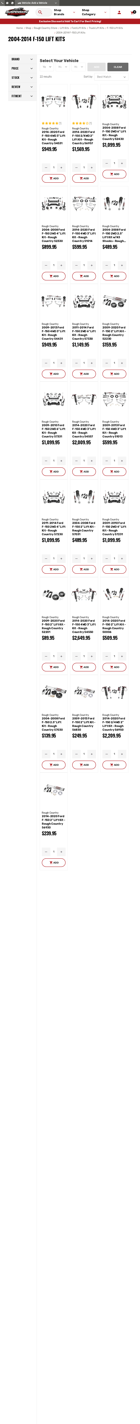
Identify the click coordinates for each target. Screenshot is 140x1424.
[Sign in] (119, 12)
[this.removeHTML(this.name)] (53, 102)
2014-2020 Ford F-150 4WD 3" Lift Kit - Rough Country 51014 (84, 235)
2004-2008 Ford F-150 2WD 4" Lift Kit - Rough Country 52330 (54, 235)
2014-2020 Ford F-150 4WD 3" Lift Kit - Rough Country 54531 (53, 137)
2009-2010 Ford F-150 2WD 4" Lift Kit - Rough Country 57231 (114, 528)
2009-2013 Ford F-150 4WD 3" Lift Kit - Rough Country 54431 (53, 333)
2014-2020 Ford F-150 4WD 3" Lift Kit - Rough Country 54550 (84, 626)
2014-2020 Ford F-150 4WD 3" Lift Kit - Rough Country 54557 (84, 431)
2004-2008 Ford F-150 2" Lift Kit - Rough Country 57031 (83, 528)
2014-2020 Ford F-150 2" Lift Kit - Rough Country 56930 (53, 822)
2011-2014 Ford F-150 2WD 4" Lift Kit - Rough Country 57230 (54, 528)
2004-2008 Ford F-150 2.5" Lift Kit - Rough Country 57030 (53, 724)
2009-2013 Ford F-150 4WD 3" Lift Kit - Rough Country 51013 (114, 431)
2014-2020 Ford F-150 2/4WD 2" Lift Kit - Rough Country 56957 (83, 137)
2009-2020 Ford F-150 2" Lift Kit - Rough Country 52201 (53, 626)
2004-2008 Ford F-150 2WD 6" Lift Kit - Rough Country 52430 (114, 133)
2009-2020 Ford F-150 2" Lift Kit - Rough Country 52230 (114, 333)
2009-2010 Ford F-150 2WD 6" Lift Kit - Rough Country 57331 (53, 431)
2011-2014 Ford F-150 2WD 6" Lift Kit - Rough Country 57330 (84, 333)
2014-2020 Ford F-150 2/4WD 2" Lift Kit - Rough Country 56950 (113, 724)
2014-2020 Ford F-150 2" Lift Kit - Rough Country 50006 (114, 626)
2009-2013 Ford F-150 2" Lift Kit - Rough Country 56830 (83, 724)
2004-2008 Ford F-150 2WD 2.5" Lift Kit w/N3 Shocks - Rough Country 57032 (113, 235)
